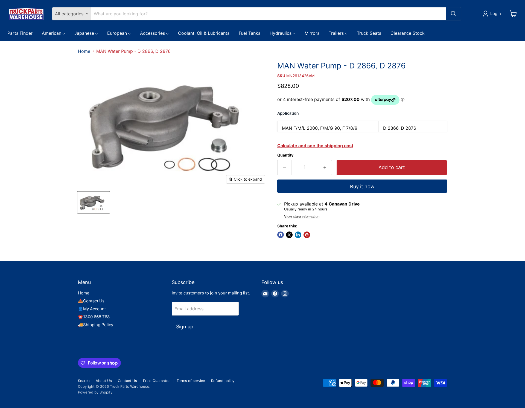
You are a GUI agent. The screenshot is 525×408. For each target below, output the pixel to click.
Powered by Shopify (95, 392)
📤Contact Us (91, 300)
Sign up (184, 326)
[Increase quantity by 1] (325, 167)
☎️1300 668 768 (94, 316)
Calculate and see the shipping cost (315, 145)
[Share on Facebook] (280, 235)
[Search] (453, 13)
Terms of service (191, 380)
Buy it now (362, 186)
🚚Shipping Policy (95, 324)
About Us (104, 380)
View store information (301, 217)
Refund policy (222, 380)
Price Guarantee (157, 380)
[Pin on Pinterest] (307, 235)
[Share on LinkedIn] (298, 235)
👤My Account (92, 308)
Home (84, 51)
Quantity (285, 155)
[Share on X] (289, 235)
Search (84, 380)
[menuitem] (20, 33)
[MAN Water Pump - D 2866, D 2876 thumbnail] (93, 202)
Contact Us (127, 380)
